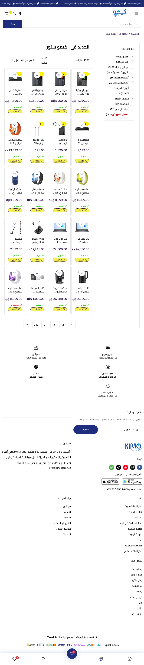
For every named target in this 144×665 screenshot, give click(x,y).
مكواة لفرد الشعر (133, 551)
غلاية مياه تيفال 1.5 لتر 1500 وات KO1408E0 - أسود (82, 290)
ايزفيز (139, 608)
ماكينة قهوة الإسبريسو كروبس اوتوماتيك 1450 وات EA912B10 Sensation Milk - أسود (60, 290)
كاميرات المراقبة (133, 545)
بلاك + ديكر (136, 574)
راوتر (140, 540)
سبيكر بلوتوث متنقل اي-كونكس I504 (15, 191)
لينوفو (139, 591)
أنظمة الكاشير (135, 528)
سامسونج (137, 586)
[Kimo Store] (119, 13)
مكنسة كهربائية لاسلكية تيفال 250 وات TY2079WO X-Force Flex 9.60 (15, 240)
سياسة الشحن (63, 528)
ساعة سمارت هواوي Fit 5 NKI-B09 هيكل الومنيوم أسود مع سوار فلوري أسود (37, 191)
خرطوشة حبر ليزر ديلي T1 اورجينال (83, 141)
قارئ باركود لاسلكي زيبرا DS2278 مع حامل (38, 240)
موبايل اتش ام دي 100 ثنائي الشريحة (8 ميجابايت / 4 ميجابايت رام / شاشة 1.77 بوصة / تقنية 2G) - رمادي (37, 92)
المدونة (67, 534)
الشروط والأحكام (62, 523)
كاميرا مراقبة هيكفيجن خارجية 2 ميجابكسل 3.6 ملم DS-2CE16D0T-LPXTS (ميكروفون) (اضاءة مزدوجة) (37, 290)
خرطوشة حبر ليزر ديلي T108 (15, 92)
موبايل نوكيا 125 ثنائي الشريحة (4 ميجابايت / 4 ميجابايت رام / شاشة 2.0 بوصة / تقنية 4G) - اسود (82, 92)
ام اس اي (137, 614)
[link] (82, 75)
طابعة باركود (135, 534)
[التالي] (27, 324)
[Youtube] (125, 467)
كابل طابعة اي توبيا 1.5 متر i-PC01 (38, 141)
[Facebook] (139, 467)
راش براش (137, 580)
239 (36, 324)
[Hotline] (15, 13)
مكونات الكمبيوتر (133, 506)
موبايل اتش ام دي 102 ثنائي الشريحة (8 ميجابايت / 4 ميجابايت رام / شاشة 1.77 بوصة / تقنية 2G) (60, 92)
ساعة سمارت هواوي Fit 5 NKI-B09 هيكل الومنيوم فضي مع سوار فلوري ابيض (60, 191)
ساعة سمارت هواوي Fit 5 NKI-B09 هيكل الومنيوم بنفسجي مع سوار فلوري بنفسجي (15, 290)
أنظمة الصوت (135, 512)
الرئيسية (135, 34)
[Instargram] (132, 467)
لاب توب (138, 517)
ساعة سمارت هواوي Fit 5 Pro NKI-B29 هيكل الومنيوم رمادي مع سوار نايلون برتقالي (15, 141)
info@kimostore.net (60, 468)
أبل (140, 602)
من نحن (67, 506)
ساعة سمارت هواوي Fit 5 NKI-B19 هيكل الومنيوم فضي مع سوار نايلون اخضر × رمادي (82, 191)
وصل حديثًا (137, 569)
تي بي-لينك (136, 597)
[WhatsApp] (111, 467)
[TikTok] (118, 467)
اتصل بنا (67, 512)
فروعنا (67, 517)
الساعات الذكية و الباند (131, 523)
